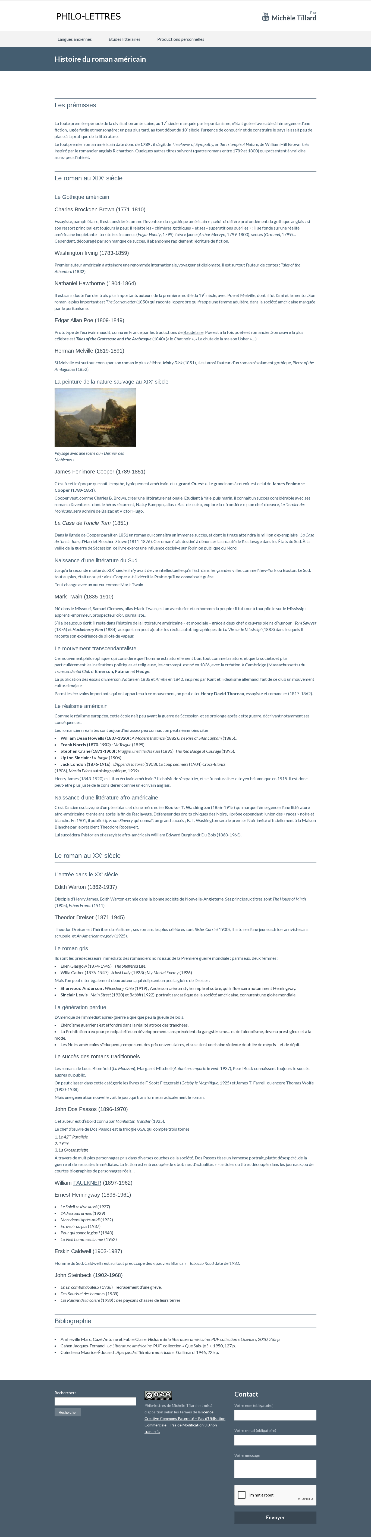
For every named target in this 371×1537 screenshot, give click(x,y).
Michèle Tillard (294, 18)
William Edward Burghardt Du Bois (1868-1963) (196, 834)
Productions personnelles (180, 39)
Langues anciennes (75, 39)
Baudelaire (193, 332)
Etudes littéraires (124, 39)
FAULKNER (87, 1183)
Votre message (247, 1455)
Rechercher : (65, 1393)
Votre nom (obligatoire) (253, 1405)
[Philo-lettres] (88, 16)
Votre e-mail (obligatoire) (255, 1430)
